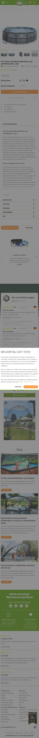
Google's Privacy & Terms (26, 382)
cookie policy (32, 376)
